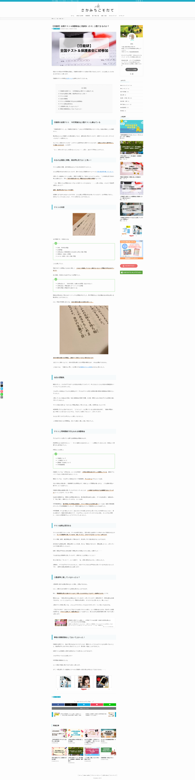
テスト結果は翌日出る (66, 104)
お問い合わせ (106, 775)
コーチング (125, 88)
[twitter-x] (136, 1)
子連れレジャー (126, 104)
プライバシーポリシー (96, 775)
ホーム (80, 775)
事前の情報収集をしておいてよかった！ (71, 109)
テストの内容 (64, 96)
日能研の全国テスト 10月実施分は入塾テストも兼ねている (76, 91)
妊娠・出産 (125, 101)
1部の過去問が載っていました (105, 171)
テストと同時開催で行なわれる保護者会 (71, 101)
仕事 (124, 95)
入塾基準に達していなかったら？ (69, 106)
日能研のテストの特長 (86, 367)
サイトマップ (113, 775)
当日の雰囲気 (64, 99)
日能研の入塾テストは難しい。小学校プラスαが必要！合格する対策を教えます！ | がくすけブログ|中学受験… (89, 621)
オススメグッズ (127, 85)
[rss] (140, 1)
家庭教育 (125, 107)
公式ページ (69, 78)
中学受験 (125, 91)
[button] (58, 704)
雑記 (124, 110)
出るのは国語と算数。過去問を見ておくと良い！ (73, 93)
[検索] (142, 1)
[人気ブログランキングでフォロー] (131, 273)
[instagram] (138, 1)
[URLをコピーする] (2, 397)
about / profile (87, 775)
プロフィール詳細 (131, 69)
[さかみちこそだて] (97, 8)
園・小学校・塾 (56, 28)
